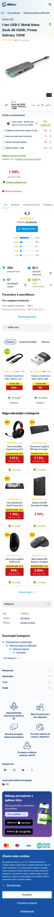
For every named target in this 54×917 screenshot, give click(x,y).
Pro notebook (14, 13)
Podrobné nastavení (27, 903)
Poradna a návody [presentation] (31, 205)
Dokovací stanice (21, 649)
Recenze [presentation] (15, 205)
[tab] (5, 204)
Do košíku (16, 470)
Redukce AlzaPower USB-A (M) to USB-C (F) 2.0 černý (40, 378)
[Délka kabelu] (7, 351)
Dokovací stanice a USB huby (37, 13)
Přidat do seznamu (13, 191)
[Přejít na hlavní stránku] (9, 4)
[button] (27, 670)
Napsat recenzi (29, 229)
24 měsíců (25, 618)
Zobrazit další (24, 592)
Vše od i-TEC (8, 19)
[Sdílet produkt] (50, 24)
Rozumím (27, 894)
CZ (7, 784)
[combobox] (27, 105)
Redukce (14, 402)
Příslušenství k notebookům (19, 642)
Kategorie (9, 604)
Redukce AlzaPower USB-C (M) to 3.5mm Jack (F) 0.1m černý (14, 378)
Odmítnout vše (27, 911)
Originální (21, 652)
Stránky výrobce (27, 623)
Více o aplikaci (14, 814)
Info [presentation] (5, 205)
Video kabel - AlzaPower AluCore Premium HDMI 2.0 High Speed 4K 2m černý (23, 123)
